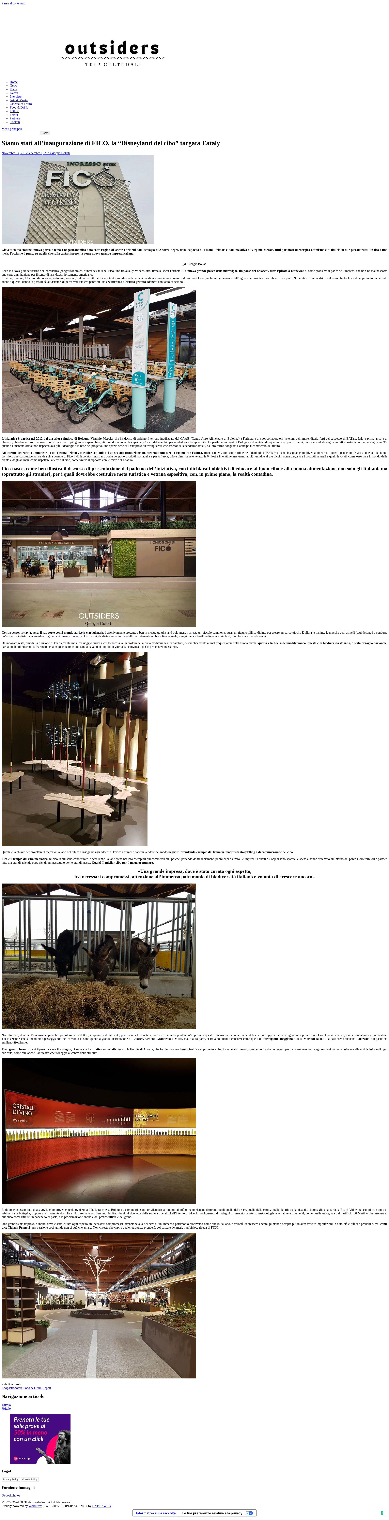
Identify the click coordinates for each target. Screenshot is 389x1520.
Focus (13, 89)
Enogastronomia (12, 1388)
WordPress (35, 1506)
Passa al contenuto (13, 3)
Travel (14, 114)
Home (14, 82)
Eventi (14, 93)
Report (46, 1388)
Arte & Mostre (19, 100)
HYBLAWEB (101, 1506)
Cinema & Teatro (21, 104)
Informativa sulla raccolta (156, 1513)
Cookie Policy (29, 1479)
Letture (14, 111)
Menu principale (12, 129)
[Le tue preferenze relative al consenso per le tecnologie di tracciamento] (382, 1513)
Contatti (15, 122)
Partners (15, 118)
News (13, 85)
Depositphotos (11, 1495)
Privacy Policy (10, 1479)
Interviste (15, 96)
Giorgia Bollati (60, 153)
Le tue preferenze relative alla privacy (212, 1513)
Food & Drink (19, 107)
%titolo (6, 1405)
